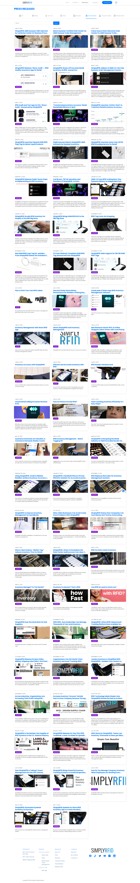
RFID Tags (44, 870)
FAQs (56, 855)
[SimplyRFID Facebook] (90, 856)
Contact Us (107, 2)
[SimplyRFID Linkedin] (114, 856)
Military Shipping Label (29, 860)
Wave (43, 858)
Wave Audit (45, 855)
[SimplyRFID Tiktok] (95, 856)
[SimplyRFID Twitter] (100, 856)
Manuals (57, 858)
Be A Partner (74, 855)
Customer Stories (60, 861)
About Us (73, 852)
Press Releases (59, 864)
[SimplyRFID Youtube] (105, 856)
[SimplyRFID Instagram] (109, 856)
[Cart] (116, 2)
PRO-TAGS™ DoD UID (28, 857)
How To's (57, 852)
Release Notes (59, 867)
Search (56, 23)
